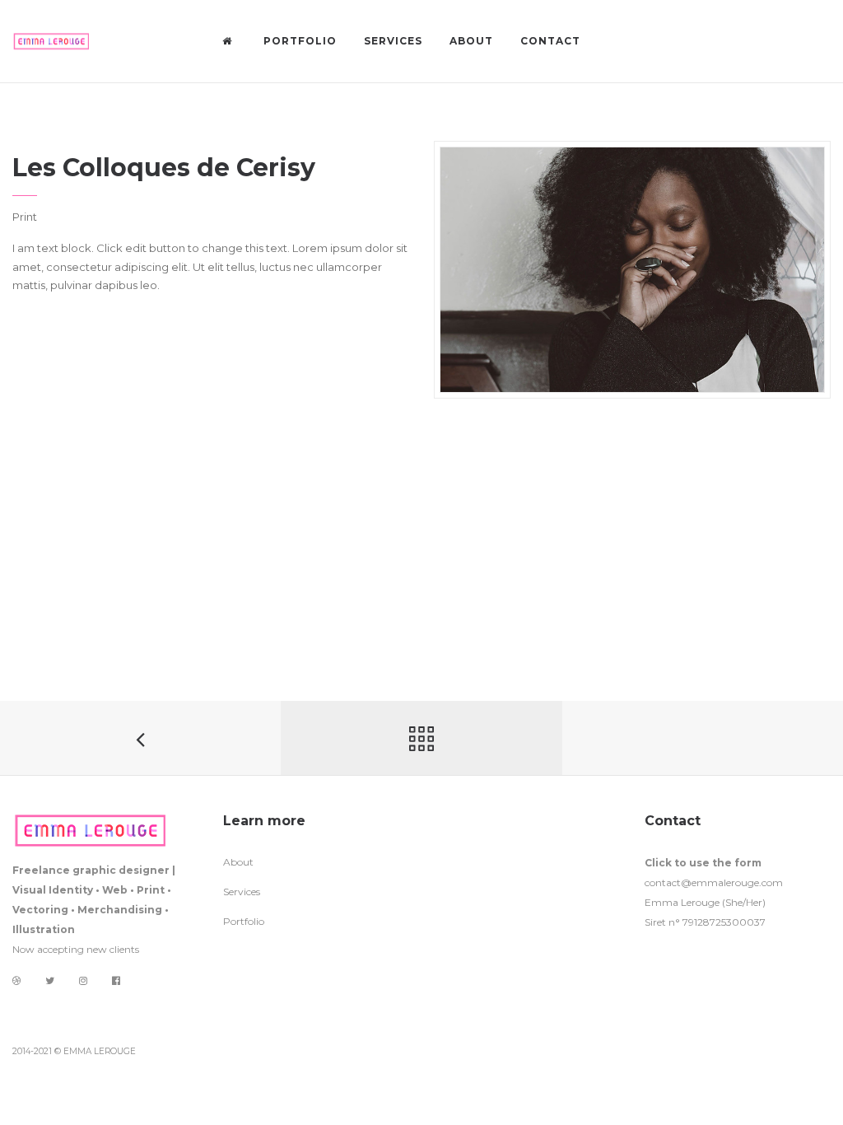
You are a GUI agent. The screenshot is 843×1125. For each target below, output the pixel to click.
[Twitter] (49, 980)
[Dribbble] (16, 980)
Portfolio (243, 921)
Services (241, 891)
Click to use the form (703, 863)
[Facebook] (116, 981)
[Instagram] (83, 980)
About (238, 862)
